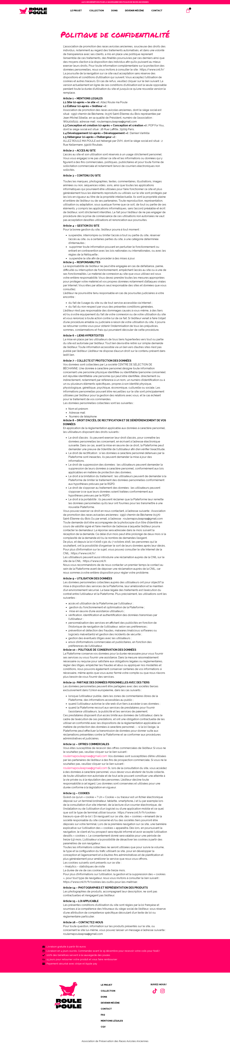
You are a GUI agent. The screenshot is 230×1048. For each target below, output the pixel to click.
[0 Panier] (188, 12)
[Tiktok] (154, 990)
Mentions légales (112, 1021)
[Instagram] (162, 990)
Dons (114, 10)
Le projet (76, 10)
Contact (156, 10)
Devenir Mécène (134, 10)
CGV (103, 1027)
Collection (96, 10)
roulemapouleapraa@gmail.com (85, 756)
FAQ (103, 1015)
